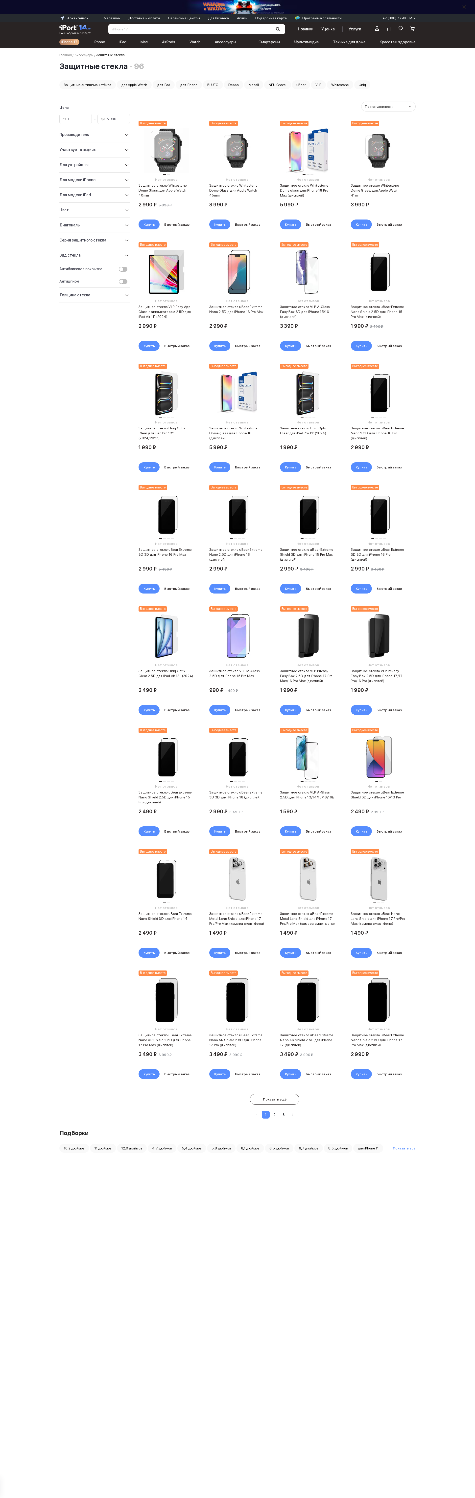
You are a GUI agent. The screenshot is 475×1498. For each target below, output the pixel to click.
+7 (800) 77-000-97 (399, 18)
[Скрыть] (464, 7)
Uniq (362, 85)
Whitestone (340, 85)
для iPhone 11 (368, 1148)
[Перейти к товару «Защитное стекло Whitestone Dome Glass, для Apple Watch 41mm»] (378, 150)
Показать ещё (274, 1099)
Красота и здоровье (398, 42)
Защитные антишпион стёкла (87, 85)
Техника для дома (349, 42)
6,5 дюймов (279, 1148)
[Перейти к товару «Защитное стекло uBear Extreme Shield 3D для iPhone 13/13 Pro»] (378, 757)
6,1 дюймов (250, 1148)
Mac (144, 42)
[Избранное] (401, 29)
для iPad (163, 85)
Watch (195, 42)
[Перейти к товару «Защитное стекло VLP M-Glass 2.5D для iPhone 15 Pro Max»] (237, 636)
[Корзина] (413, 29)
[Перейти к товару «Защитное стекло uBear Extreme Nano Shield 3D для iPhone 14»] (166, 879)
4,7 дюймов (162, 1148)
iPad (122, 42)
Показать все (404, 1148)
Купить (149, 224)
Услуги (355, 29)
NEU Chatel (277, 85)
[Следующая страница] (292, 1115)
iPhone (99, 42)
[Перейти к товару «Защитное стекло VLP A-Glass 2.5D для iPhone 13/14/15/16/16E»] (308, 757)
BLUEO (212, 85)
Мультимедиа (306, 42)
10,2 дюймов (74, 1148)
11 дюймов (103, 1148)
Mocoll (254, 85)
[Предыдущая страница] (257, 1115)
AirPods (168, 42)
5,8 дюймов (221, 1148)
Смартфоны (269, 42)
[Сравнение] (389, 29)
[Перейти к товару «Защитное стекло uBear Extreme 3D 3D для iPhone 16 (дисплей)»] (237, 757)
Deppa (233, 85)
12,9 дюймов (131, 1148)
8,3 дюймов (338, 1148)
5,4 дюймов (192, 1148)
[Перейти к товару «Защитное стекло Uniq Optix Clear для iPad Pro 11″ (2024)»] (308, 393)
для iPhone (188, 85)
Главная (65, 55)
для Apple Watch (134, 85)
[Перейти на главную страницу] (75, 29)
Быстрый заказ (177, 224)
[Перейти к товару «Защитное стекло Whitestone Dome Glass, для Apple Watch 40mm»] (166, 150)
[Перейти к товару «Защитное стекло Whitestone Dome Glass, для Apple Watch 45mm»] (237, 150)
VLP (318, 85)
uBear (301, 85)
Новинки (305, 29)
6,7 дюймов (308, 1148)
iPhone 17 (69, 42)
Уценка (328, 29)
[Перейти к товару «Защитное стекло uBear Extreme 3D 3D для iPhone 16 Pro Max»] (166, 514)
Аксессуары (225, 42)
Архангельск (77, 18)
